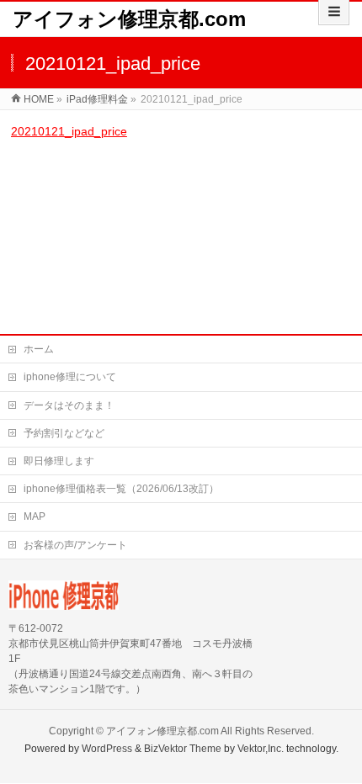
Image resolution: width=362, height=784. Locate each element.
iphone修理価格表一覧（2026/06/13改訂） (121, 489)
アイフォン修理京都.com (129, 19)
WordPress (107, 749)
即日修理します (59, 461)
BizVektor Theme (182, 749)
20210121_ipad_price (69, 131)
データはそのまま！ (69, 405)
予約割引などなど (64, 433)
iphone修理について (70, 377)
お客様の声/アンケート (75, 545)
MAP (34, 516)
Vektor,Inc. (260, 749)
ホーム (39, 349)
